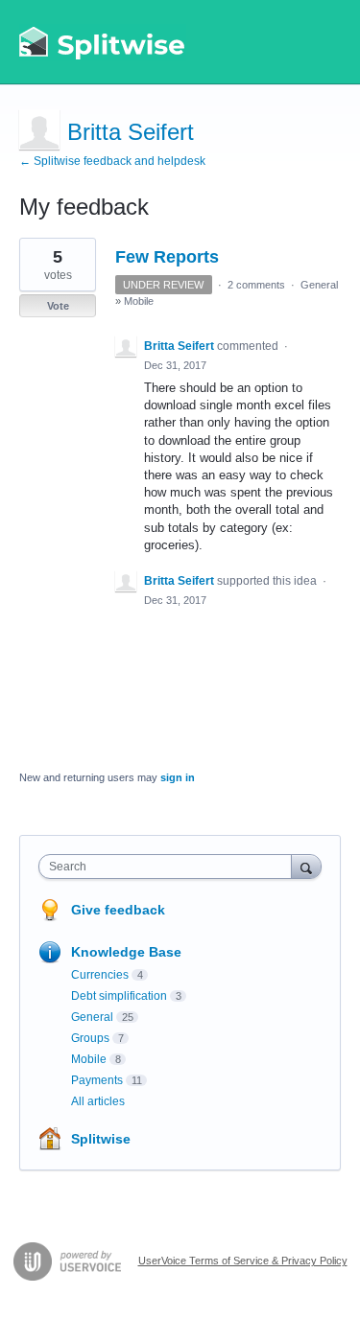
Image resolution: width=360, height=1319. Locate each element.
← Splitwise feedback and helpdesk (112, 161)
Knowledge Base (126, 952)
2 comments (256, 284)
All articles (98, 1101)
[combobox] (169, 866)
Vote (58, 306)
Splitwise (101, 1138)
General (319, 284)
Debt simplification (119, 996)
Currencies (100, 975)
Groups (90, 1038)
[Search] (306, 866)
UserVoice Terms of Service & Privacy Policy (243, 1260)
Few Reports (167, 256)
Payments (97, 1080)
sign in (177, 777)
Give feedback (118, 909)
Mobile (139, 301)
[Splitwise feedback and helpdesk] (102, 42)
